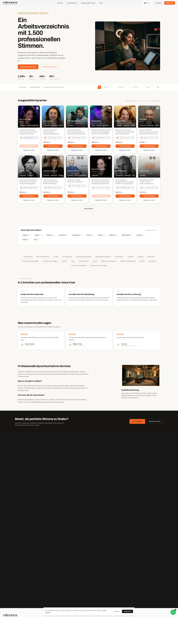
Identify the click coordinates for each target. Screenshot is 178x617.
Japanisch (140, 235)
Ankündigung (152, 261)
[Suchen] (99, 87)
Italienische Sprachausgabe (128, 261)
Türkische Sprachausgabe (50, 261)
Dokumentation (119, 256)
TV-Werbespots (28, 256)
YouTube (55, 256)
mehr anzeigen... (89, 208)
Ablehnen (117, 611)
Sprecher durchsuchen (28, 67)
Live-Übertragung (83, 261)
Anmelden (158, 3)
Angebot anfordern (29, 150)
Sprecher (60, 3)
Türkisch (38, 235)
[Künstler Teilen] (37, 107)
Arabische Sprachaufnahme (103, 256)
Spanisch (50, 235)
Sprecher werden (154, 421)
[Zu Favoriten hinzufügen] (30, 107)
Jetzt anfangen (137, 421)
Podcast (95, 261)
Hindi (36, 239)
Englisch (26, 235)
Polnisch (26, 239)
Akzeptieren (127, 611)
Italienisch (113, 235)
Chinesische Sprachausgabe (99, 265)
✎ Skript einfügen (35, 87)
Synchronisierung (67, 256)
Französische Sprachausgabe (30, 261)
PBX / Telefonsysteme (43, 256)
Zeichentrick (150, 256)
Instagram (140, 256)
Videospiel (131, 256)
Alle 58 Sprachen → (151, 230)
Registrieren (170, 3)
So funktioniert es (72, 3)
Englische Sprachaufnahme (83, 256)
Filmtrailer (64, 261)
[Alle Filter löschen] (158, 87)
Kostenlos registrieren (49, 67)
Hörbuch (142, 261)
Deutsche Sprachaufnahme (79, 265)
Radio (72, 261)
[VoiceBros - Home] (10, 2)
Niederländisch (126, 235)
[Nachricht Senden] (33, 107)
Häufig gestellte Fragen (88, 3)
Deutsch (90, 235)
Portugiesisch (77, 235)
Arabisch (101, 235)
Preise (101, 3)
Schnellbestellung (28, 146)
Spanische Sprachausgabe (108, 261)
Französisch (63, 235)
